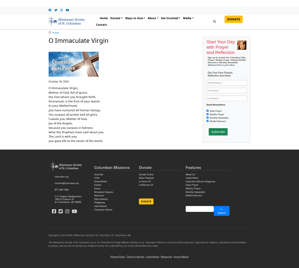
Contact (101, 24)
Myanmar (99, 195)
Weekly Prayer (216, 114)
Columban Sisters (103, 209)
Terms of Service (135, 256)
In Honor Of (145, 181)
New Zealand (101, 199)
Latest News (192, 177)
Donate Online (146, 174)
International (100, 206)
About (152, 18)
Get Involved (169, 18)
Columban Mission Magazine (200, 181)
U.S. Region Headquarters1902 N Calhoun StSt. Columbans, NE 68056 (68, 199)
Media (187, 18)
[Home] (67, 21)
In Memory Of (146, 184)
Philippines (99, 202)
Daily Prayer (215, 111)
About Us (190, 174)
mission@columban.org (67, 183)
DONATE (233, 19)
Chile (96, 177)
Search (222, 213)
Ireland (97, 184)
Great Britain (100, 181)
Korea (97, 188)
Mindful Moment (217, 121)
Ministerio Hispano (103, 192)
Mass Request (146, 177)
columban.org (62, 176)
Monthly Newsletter (219, 118)
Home (104, 18)
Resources (166, 256)
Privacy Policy (118, 256)
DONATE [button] (146, 201)
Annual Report (181, 256)
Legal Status (152, 256)
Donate (115, 18)
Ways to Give (134, 18)
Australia (98, 174)
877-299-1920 (62, 189)
